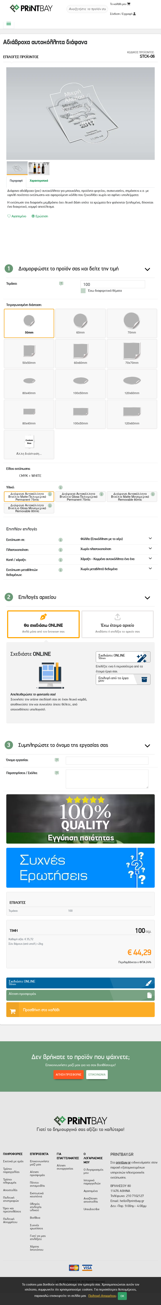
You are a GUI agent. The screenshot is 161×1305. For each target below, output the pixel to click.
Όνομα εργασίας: (17, 760)
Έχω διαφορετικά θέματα (104, 291)
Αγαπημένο (18, 216)
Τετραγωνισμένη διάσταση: (24, 305)
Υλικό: (10, 487)
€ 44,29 (139, 952)
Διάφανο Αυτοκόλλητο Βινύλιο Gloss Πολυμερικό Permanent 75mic (78, 496)
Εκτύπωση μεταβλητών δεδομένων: (22, 572)
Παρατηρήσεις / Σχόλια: (22, 773)
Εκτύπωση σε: (15, 540)
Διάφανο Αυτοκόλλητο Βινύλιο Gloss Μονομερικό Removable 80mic (27, 508)
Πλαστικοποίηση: (17, 550)
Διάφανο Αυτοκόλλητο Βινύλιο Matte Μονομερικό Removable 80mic (130, 496)
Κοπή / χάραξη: (16, 560)
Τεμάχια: (11, 283)
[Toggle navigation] (8, 23)
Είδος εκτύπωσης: (18, 469)
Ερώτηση (41, 216)
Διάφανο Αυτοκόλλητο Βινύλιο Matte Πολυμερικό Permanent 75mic (27, 496)
